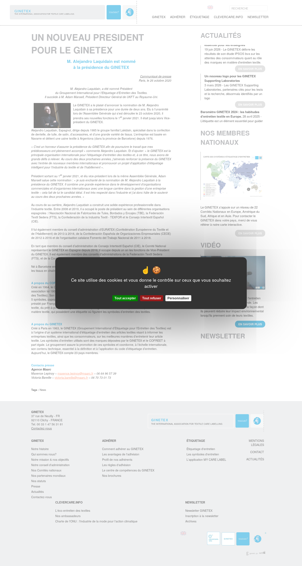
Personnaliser (178, 298)
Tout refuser (151, 298)
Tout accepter (125, 298)
